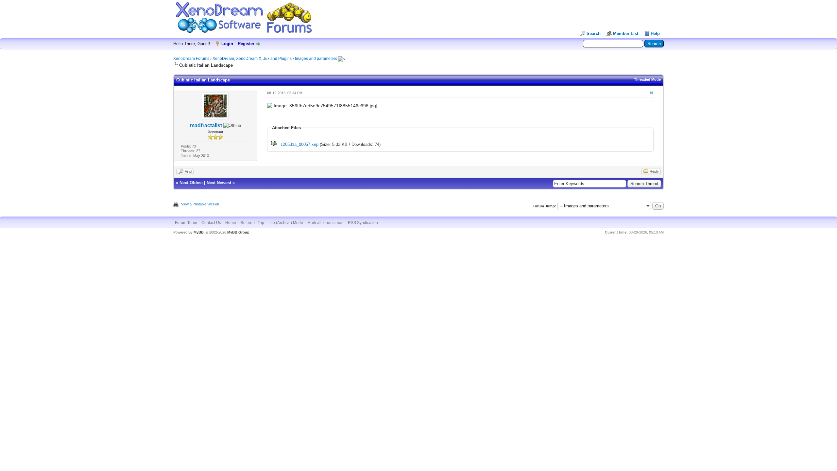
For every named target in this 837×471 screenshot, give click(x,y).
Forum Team (186, 222)
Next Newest (219, 182)
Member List (625, 33)
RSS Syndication (363, 222)
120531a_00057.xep (299, 144)
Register (246, 43)
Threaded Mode (647, 79)
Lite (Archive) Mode (285, 222)
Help (655, 33)
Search (594, 33)
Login (227, 43)
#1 (652, 93)
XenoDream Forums (191, 58)
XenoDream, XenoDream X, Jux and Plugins (252, 58)
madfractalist (206, 125)
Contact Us (211, 222)
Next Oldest (191, 182)
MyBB (199, 232)
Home (230, 222)
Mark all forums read (325, 222)
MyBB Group (238, 232)
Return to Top (252, 222)
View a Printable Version (200, 204)
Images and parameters (316, 58)
